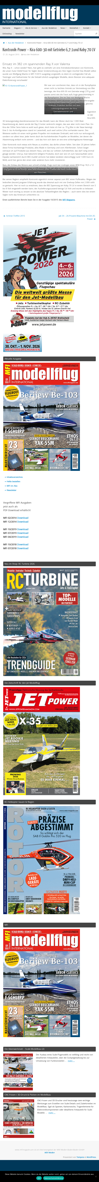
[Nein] (95, 1176)
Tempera (80, 1157)
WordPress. (91, 1157)
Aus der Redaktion (16, 43)
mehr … (71, 1060)
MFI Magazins (69, 199)
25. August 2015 (12, 54)
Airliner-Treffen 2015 (15, 215)
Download (22, 517)
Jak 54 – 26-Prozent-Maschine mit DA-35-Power (77, 217)
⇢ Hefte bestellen (12, 481)
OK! (39, 1178)
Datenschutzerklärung (53, 1178)
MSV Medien (49, 1152)
